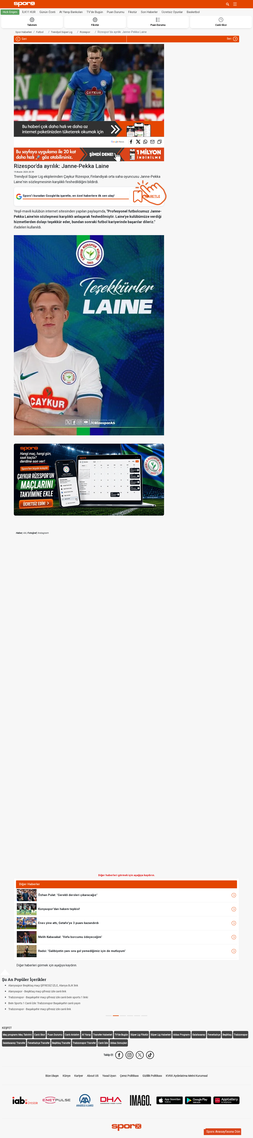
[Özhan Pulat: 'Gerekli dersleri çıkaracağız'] (27, 895)
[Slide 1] (116, 1015)
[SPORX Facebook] (119, 1055)
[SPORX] (126, 1127)
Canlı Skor (39, 1034)
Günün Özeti (47, 12)
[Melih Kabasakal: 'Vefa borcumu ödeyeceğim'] (27, 937)
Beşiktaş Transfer (61, 1043)
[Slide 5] (144, 1015)
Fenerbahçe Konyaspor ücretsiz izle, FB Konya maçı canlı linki (45, 1003)
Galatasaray (198, 1034)
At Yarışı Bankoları (71, 12)
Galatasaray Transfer (14, 1043)
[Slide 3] (130, 1015)
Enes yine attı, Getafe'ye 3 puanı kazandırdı (68, 923)
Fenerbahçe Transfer (39, 1043)
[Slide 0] (109, 1015)
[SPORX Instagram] (129, 1055)
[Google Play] (198, 1100)
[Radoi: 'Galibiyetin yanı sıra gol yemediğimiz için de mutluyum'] (27, 951)
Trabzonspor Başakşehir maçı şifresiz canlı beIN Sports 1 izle (45, 985)
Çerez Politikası (129, 1075)
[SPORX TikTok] (150, 1055)
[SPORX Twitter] (139, 1055)
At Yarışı (86, 1034)
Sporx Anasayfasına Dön (223, 1131)
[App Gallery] (226, 1100)
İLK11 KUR (29, 12)
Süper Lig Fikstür (139, 1034)
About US (92, 1075)
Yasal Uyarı (109, 1075)
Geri (24, 38)
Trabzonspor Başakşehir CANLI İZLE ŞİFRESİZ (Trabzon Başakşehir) (50, 991)
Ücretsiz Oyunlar (172, 12)
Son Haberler (149, 12)
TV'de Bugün (95, 12)
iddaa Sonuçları (118, 1043)
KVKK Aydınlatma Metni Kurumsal (187, 1075)
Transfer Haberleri (102, 1034)
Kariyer (78, 1075)
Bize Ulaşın (52, 1075)
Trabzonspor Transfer (84, 1043)
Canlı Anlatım (72, 1034)
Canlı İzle (103, 1043)
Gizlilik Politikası (152, 1075)
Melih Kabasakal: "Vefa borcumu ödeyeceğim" (70, 937)
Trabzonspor (240, 1034)
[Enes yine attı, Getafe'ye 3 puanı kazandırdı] (27, 923)
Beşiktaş (227, 1034)
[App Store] (169, 1100)
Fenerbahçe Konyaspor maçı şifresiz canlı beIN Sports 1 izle (44, 1009)
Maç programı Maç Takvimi (17, 1034)
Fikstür (132, 12)
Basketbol (193, 12)
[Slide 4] (137, 1015)
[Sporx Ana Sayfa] (25, 4)
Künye (66, 1075)
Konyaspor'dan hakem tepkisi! (59, 909)
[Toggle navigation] (235, 4)
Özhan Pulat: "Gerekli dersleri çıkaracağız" (67, 895)
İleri (229, 38)
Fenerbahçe (214, 1034)
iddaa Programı (181, 1034)
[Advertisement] (51, 707)
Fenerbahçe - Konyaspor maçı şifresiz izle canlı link (39, 997)
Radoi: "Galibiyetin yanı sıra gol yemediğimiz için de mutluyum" (82, 951)
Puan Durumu (115, 12)
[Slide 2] (123, 1015)
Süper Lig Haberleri (161, 1034)
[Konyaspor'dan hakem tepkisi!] (27, 909)
